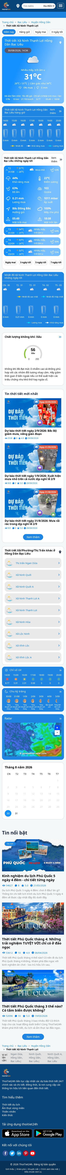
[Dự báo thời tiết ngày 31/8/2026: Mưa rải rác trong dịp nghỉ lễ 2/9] (33, 502)
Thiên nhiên (9, 1111)
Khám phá (21, 1169)
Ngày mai (40, 31)
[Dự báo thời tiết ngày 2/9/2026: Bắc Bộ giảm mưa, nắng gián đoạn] (33, 412)
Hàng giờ (24, 31)
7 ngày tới (56, 262)
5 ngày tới (40, 262)
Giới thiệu (10, 1169)
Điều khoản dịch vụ (33, 1171)
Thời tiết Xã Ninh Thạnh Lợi (22, 25)
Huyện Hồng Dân (40, 22)
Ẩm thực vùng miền (13, 1108)
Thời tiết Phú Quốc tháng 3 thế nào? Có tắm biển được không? (32, 1008)
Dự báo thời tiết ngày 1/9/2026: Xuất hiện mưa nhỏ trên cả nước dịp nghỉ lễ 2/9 (33, 477)
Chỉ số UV (15, 670)
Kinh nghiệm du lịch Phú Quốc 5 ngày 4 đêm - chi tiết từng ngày (28, 878)
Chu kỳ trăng (18, 691)
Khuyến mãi (33, 1169)
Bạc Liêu (22, 22)
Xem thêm (33, 537)
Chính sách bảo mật (49, 1169)
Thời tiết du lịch (11, 1104)
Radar (8, 718)
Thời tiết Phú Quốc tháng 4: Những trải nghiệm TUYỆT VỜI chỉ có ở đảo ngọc (31, 943)
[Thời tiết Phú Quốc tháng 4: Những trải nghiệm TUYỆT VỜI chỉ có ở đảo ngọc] (33, 918)
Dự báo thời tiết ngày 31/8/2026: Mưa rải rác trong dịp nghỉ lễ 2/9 (32, 522)
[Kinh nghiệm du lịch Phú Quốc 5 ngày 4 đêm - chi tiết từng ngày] (33, 855)
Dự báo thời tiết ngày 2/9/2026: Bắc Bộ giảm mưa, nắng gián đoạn (31, 432)
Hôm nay (9, 31)
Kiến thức (7, 1115)
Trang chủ (8, 22)
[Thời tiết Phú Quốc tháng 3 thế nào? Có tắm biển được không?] (33, 985)
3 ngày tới (57, 31)
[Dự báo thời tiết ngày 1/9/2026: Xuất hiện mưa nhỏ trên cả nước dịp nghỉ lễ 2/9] (33, 457)
